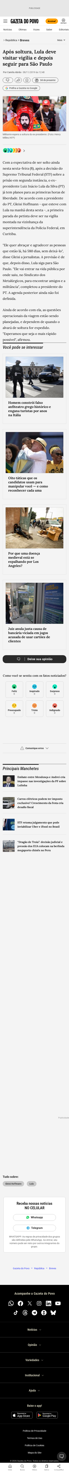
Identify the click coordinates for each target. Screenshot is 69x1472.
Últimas (22, 29)
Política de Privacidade (34, 1431)
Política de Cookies (34, 1445)
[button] (34, 749)
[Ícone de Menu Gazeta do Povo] (5, 21)
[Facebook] (20, 1303)
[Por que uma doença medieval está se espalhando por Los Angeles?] (34, 528)
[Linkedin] (48, 1303)
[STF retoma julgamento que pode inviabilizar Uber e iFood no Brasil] (9, 825)
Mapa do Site (34, 1452)
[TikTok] (15, 1312)
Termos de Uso (34, 1438)
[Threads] (25, 1312)
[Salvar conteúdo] (26, 80)
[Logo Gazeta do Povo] (24, 21)
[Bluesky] (53, 1312)
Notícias (7, 29)
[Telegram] (34, 1312)
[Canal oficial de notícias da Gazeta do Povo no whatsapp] (11, 1303)
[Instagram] (39, 1303)
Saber (49, 29)
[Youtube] (58, 1303)
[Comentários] (8, 80)
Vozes (36, 29)
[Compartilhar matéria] (59, 1466)
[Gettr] (44, 1312)
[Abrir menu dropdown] (64, 40)
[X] (29, 1303)
